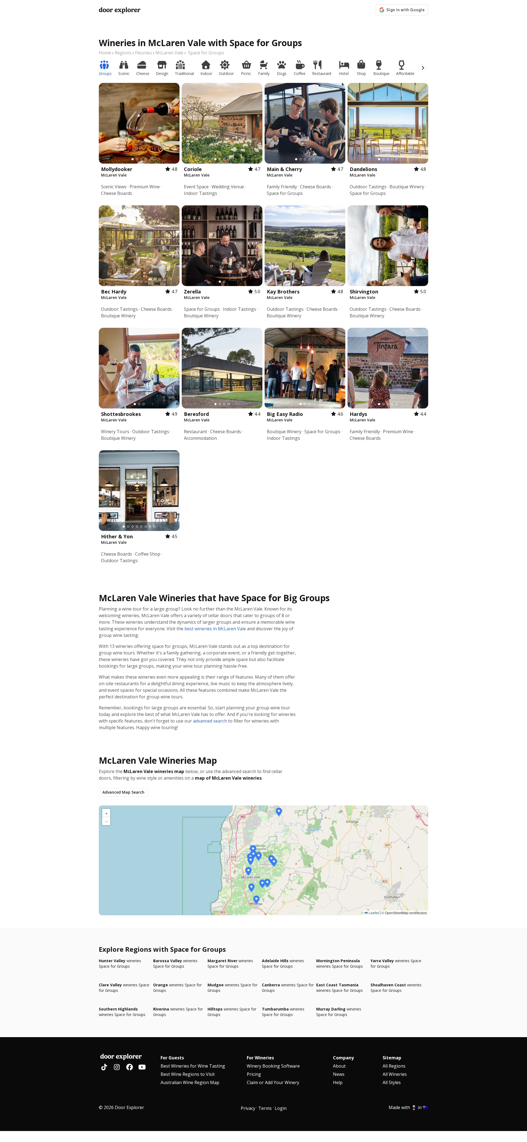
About (339, 1066)
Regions (123, 53)
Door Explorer (119, 10)
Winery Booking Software (273, 1066)
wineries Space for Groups (120, 963)
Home (105, 53)
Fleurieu (143, 53)
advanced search (210, 721)
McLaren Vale (169, 53)
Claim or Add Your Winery (273, 1082)
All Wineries (395, 1074)
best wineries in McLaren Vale (215, 629)
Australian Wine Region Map (190, 1082)
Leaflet (373, 912)
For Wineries (260, 1058)
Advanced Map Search (123, 792)
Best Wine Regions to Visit (188, 1074)
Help (338, 1082)
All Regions (394, 1066)
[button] (278, 812)
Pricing (254, 1074)
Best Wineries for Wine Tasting (193, 1066)
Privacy (248, 1108)
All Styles (392, 1082)
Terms (265, 1108)
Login (281, 1108)
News (338, 1074)
